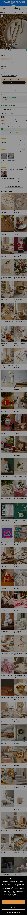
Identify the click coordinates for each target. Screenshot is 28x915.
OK (13, 902)
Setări (13, 907)
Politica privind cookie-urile (11, 894)
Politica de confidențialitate (9, 896)
